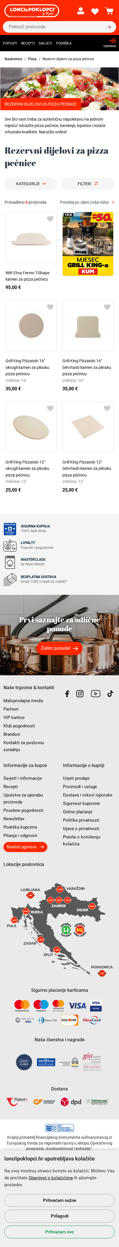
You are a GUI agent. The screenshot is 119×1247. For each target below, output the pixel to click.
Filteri (84, 183)
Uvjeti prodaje (76, 778)
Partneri (10, 709)
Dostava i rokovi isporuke (87, 795)
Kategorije (28, 183)
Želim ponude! (55, 648)
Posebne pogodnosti (23, 810)
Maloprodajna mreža (23, 700)
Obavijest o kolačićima (51, 1177)
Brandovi (11, 734)
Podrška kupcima (20, 827)
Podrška (64, 43)
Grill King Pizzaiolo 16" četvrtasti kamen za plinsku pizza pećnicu (86, 367)
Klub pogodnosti (19, 726)
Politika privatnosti (81, 820)
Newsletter (14, 818)
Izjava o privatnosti (81, 828)
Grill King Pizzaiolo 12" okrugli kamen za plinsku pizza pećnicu (27, 468)
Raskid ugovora (21, 846)
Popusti (10, 43)
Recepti (28, 43)
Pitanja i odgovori (20, 835)
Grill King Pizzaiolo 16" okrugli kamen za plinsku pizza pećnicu (27, 367)
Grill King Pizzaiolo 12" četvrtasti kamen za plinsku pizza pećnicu (86, 468)
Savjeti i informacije (22, 778)
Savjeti (45, 43)
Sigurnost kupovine (81, 803)
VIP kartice (14, 717)
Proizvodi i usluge (80, 786)
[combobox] (87, 202)
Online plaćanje (77, 811)
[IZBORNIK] (108, 40)
